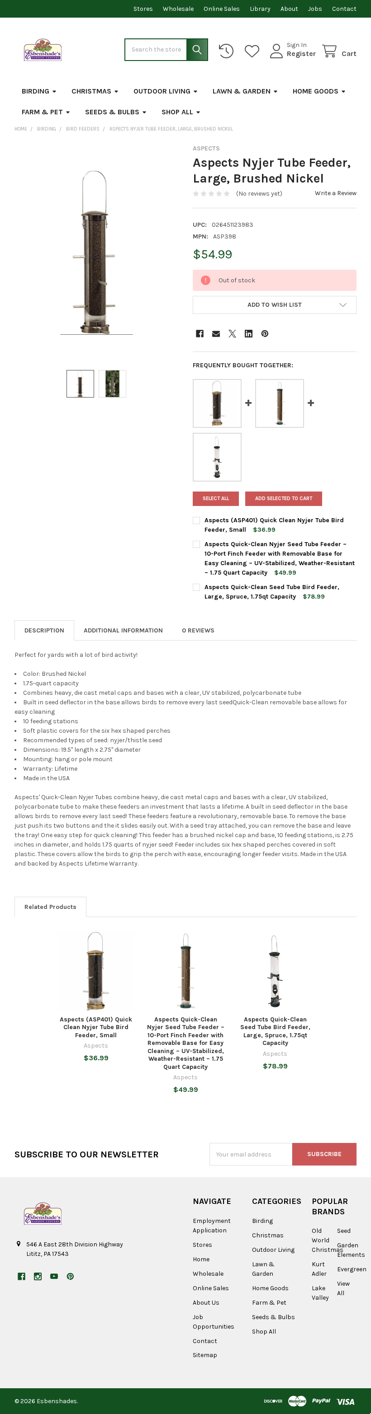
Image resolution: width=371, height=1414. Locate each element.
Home (201, 1259)
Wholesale (178, 9)
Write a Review (336, 193)
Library (260, 9)
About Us (206, 1302)
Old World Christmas (327, 1240)
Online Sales (222, 9)
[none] (96, 253)
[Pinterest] (265, 334)
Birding (35, 91)
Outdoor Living (161, 91)
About (289, 9)
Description (44, 630)
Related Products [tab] (50, 907)
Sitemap (205, 1355)
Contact (344, 9)
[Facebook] (200, 334)
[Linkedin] (249, 334)
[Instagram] (38, 1276)
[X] (232, 334)
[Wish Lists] (253, 51)
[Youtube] (54, 1276)
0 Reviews (198, 630)
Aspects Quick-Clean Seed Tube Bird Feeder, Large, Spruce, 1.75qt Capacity (275, 1031)
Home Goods (315, 91)
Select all (216, 498)
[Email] (216, 334)
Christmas (91, 91)
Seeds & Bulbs (112, 112)
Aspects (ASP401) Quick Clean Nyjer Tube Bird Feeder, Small (96, 1027)
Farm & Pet (42, 112)
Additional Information (123, 630)
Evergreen (351, 1269)
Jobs (315, 9)
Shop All (177, 112)
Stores (143, 9)
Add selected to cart (283, 498)
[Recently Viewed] (228, 51)
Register (301, 53)
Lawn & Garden (242, 91)
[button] (275, 305)
